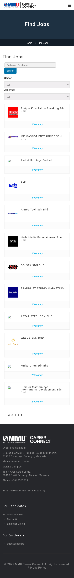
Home (29, 43)
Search (10, 70)
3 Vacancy (37, 225)
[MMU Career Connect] (20, 5)
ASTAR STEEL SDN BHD (36, 316)
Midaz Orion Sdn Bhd (34, 365)
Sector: (8, 78)
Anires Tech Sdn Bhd (34, 209)
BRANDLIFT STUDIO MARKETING (42, 288)
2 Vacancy (37, 124)
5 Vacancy (37, 169)
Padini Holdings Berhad (36, 160)
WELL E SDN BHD (32, 337)
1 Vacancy (37, 276)
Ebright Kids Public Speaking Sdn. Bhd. (43, 110)
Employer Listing (16, 523)
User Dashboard (15, 514)
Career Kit (12, 519)
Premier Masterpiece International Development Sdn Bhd (41, 390)
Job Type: (9, 90)
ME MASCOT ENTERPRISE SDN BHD (41, 137)
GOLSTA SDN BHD (33, 265)
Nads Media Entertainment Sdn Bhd (41, 239)
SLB (23, 181)
